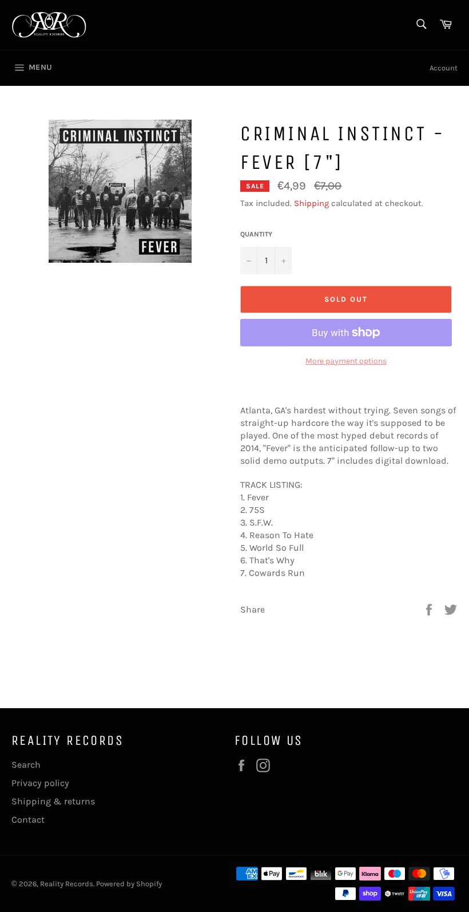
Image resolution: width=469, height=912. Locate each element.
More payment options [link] (346, 361)
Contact (28, 819)
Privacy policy (40, 782)
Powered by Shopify (129, 883)
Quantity (256, 234)
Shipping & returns (53, 801)
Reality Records (66, 883)
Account (444, 68)
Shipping (311, 203)
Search (26, 764)
